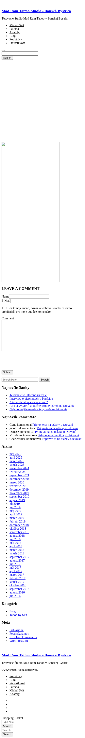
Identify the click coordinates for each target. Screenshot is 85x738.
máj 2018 (15, 542)
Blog (12, 611)
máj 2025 (15, 454)
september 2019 (19, 496)
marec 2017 (16, 574)
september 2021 (19, 475)
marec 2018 (16, 549)
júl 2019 (14, 503)
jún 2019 (15, 507)
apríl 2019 (15, 514)
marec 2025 (16, 461)
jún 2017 (15, 564)
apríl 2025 (15, 457)
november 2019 (19, 493)
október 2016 (17, 585)
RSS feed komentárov (23, 637)
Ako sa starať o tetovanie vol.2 (28, 402)
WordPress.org (18, 640)
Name (5, 296)
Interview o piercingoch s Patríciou (31, 398)
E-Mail (6, 300)
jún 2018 (15, 539)
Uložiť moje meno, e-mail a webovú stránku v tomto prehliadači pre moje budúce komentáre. (37, 309)
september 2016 (19, 589)
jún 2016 (15, 596)
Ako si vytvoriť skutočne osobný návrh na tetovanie (41, 405)
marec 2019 (16, 518)
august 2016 (17, 592)
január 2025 (16, 464)
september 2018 (19, 532)
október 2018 (17, 528)
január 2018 (16, 553)
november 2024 (19, 468)
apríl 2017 (15, 571)
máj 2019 (15, 510)
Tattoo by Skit (18, 615)
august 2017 (17, 560)
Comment (8, 318)
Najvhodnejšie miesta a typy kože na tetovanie (38, 409)
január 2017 (16, 581)
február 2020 (17, 486)
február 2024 (17, 471)
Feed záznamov (19, 633)
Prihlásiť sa (16, 630)
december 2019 (19, 489)
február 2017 (17, 578)
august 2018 (17, 535)
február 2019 (17, 521)
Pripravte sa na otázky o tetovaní (52, 424)
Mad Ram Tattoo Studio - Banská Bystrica (36, 11)
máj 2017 (15, 567)
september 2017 (19, 557)
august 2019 (17, 500)
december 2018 (19, 525)
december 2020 (19, 478)
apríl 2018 (15, 546)
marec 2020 (16, 482)
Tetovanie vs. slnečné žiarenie (28, 395)
